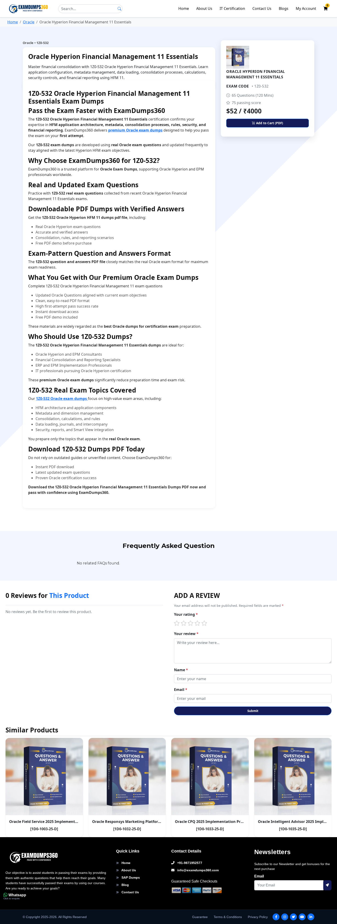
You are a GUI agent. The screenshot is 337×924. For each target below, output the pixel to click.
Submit (252, 711)
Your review (186, 633)
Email (180, 689)
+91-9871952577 (189, 863)
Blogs (283, 8)
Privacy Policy (258, 917)
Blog (125, 885)
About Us (204, 8)
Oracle (28, 22)
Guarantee (200, 917)
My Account (306, 8)
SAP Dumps (130, 877)
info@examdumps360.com (197, 870)
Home (183, 8)
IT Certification (232, 8)
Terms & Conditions (228, 917)
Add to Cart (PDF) (269, 123)
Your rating (186, 614)
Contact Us (261, 8)
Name (181, 669)
